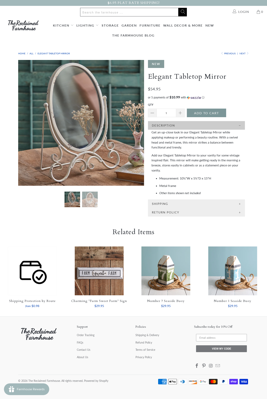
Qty (150, 104)
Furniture (150, 25)
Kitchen (62, 25)
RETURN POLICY (165, 212)
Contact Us (83, 349)
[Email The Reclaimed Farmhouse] (218, 365)
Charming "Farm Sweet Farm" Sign (99, 270)
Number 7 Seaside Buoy (166, 270)
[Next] (137, 123)
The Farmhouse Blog (133, 35)
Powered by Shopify (96, 380)
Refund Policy (143, 342)
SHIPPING (160, 203)
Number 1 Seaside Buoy (232, 270)
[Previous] (25, 123)
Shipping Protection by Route (32, 270)
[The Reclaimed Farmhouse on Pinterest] (204, 365)
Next (242, 53)
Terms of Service (145, 349)
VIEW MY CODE (221, 348)
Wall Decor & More (183, 25)
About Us (82, 357)
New (209, 25)
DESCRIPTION (163, 125)
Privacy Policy (143, 357)
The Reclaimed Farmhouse (44, 380)
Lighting (86, 25)
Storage (110, 25)
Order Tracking (85, 335)
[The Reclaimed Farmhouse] (23, 25)
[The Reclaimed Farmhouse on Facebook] (197, 365)
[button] (196, 97)
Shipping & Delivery (147, 335)
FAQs (80, 342)
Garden (129, 25)
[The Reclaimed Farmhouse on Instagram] (211, 365)
